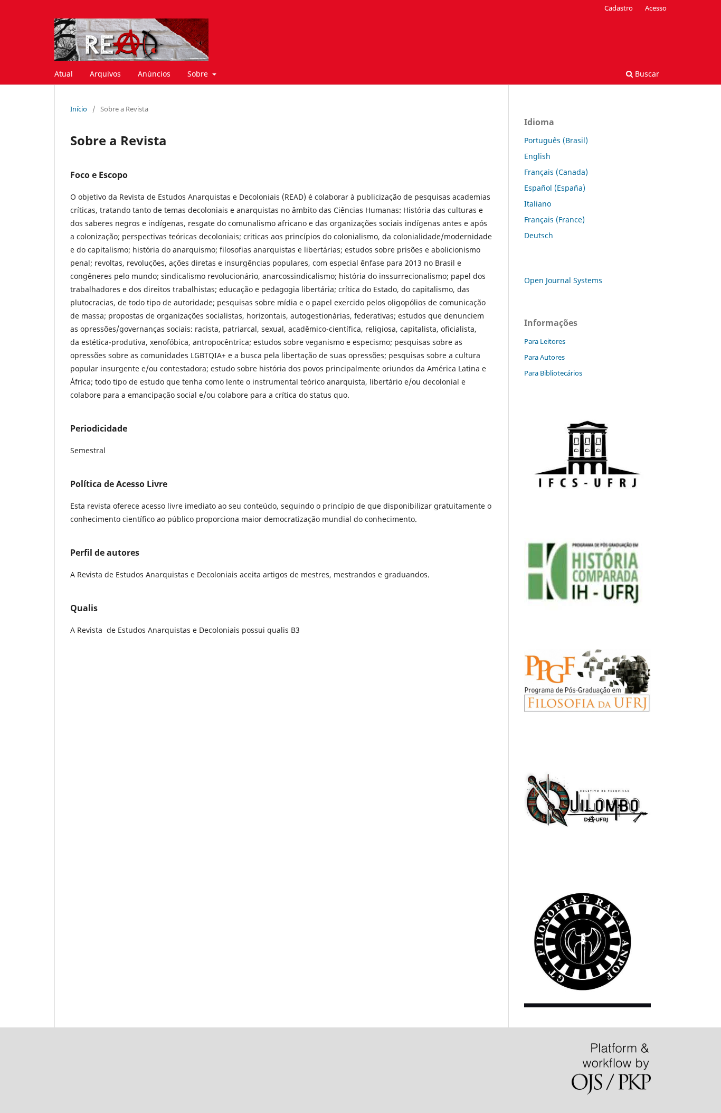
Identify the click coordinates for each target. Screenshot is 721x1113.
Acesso (656, 8)
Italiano (537, 204)
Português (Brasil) (556, 140)
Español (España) (554, 188)
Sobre (198, 74)
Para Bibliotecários (553, 373)
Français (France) (554, 219)
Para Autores (544, 357)
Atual (63, 74)
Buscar (646, 74)
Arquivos (105, 74)
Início (78, 109)
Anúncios (154, 74)
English (537, 156)
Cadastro (618, 8)
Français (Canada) (556, 172)
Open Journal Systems (563, 280)
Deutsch (538, 235)
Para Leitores (544, 341)
